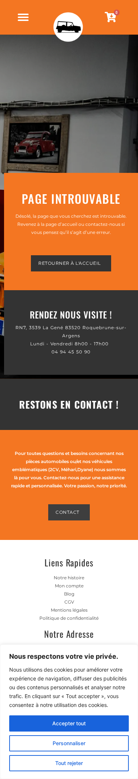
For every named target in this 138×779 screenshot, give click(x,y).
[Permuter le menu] (23, 17)
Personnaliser (69, 743)
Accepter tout (69, 723)
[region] (69, 711)
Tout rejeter (69, 763)
